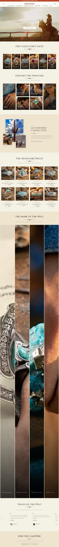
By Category (45, 5)
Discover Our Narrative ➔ (36, 141)
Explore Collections (28, 5)
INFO (50, 5)
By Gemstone (37, 5)
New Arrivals (12, 5)
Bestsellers (19, 5)
